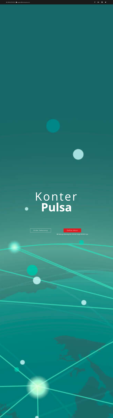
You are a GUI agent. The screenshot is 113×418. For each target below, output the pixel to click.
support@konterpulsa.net (23, 2)
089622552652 (11, 2)
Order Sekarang (40, 230)
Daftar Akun (72, 230)
